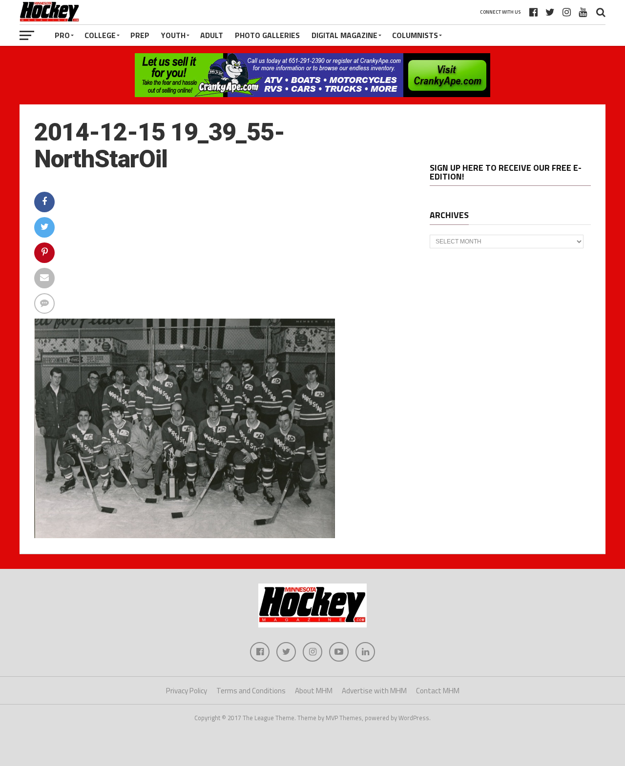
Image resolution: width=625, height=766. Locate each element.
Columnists (415, 35)
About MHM (314, 690)
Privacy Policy (186, 690)
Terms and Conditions (251, 690)
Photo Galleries (267, 35)
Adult (211, 35)
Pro (62, 35)
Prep (139, 35)
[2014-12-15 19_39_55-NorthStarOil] (184, 535)
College (100, 35)
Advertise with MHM (374, 690)
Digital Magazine (344, 35)
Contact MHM (437, 690)
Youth (173, 35)
